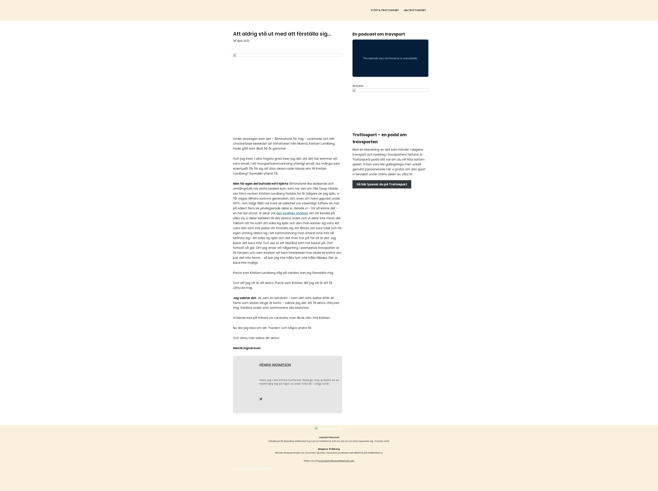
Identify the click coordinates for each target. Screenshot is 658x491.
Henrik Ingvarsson (275, 365)
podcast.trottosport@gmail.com (336, 460)
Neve (235, 469)
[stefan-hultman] (390, 91)
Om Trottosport (415, 10)
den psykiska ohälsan (292, 213)
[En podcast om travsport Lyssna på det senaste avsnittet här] (257, 10)
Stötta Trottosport (385, 10)
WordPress (265, 469)
